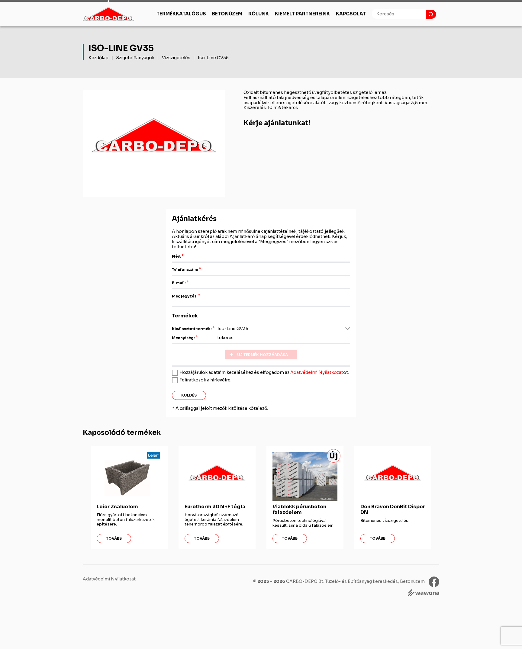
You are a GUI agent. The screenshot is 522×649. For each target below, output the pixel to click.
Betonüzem (227, 14)
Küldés (189, 395)
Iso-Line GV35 (213, 58)
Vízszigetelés (176, 58)
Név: (176, 256)
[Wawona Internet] (423, 593)
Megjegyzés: (185, 296)
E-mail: (179, 283)
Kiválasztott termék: (192, 328)
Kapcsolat (351, 14)
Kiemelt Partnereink (302, 14)
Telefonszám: (185, 269)
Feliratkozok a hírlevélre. (205, 380)
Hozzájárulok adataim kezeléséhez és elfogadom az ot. (264, 372)
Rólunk (258, 14)
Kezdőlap (98, 58)
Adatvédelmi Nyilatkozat (316, 372)
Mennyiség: (183, 338)
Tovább (114, 538)
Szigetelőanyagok (135, 58)
